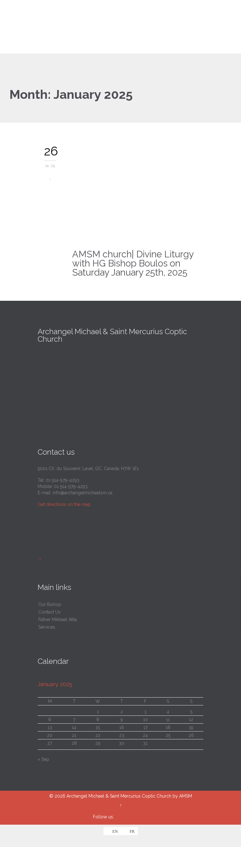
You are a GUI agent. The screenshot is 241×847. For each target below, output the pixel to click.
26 (191, 735)
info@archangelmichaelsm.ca (82, 492)
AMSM (185, 796)
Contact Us (49, 611)
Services (46, 627)
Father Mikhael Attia (57, 619)
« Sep (43, 759)
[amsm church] (124, 26)
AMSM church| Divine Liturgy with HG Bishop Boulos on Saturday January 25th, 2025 (133, 263)
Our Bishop (49, 604)
